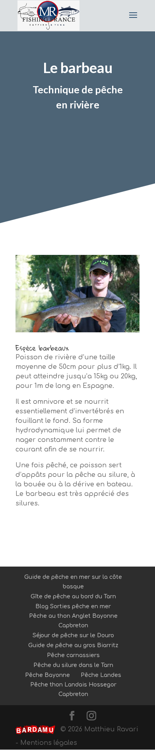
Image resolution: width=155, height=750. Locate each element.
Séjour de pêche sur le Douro (73, 635)
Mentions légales (48, 742)
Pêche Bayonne (47, 675)
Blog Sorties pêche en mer (73, 606)
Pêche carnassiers (73, 655)
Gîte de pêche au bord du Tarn (73, 597)
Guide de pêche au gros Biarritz (73, 645)
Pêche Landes (101, 675)
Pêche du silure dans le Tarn (73, 665)
